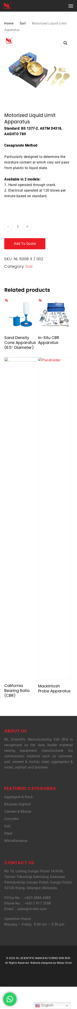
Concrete (11, 819)
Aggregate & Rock (18, 797)
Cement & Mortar (17, 811)
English (46, 1005)
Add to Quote (25, 244)
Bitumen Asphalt (17, 804)
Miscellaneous (16, 841)
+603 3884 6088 (37, 898)
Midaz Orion (64, 962)
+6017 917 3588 (38, 903)
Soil (23, 23)
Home (8, 23)
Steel (8, 833)
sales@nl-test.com (32, 909)
